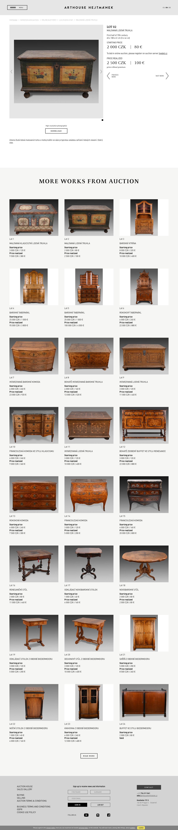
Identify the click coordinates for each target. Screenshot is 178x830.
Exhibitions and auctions (29, 20)
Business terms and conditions (33, 806)
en (167, 7)
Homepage (13, 20)
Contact (148, 787)
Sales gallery (24, 789)
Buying (20, 794)
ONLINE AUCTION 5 (49, 20)
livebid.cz (163, 53)
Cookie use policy (26, 812)
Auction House (25, 786)
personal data (83, 828)
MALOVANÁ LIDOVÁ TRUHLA (86, 20)
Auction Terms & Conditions (32, 800)
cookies (132, 828)
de (170, 7)
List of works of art (66, 20)
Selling (21, 797)
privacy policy (50, 828)
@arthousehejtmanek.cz (147, 795)
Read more (89, 756)
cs (164, 7)
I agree (141, 828)
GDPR (19, 809)
